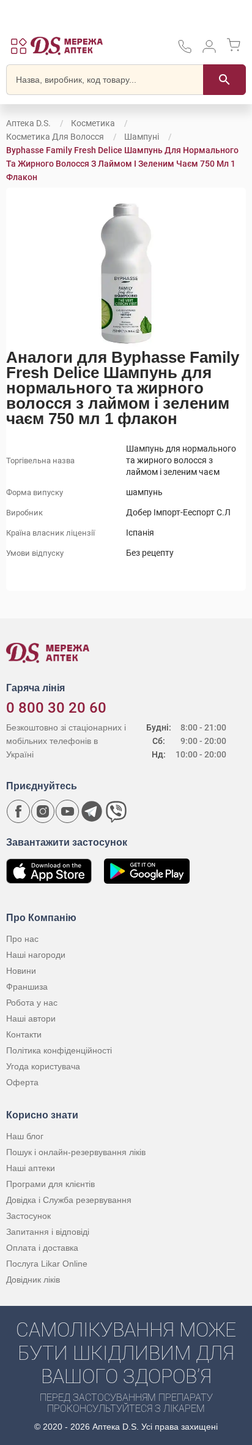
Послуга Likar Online (46, 1264)
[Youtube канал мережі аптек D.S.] (67, 811)
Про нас (22, 939)
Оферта (22, 1082)
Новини (21, 971)
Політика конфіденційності (59, 1050)
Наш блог (24, 1136)
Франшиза (27, 987)
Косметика (93, 123)
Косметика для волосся (55, 137)
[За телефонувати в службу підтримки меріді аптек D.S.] (184, 50)
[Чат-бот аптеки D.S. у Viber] (116, 811)
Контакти (24, 1034)
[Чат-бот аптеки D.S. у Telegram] (92, 811)
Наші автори (31, 1018)
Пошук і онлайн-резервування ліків (76, 1152)
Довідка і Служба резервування (69, 1200)
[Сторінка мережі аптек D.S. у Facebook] (18, 811)
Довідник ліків (33, 1279)
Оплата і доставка (42, 1248)
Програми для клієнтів (50, 1184)
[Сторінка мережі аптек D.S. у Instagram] (43, 811)
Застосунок (28, 1216)
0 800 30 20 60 (56, 708)
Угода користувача (43, 1066)
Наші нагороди (35, 955)
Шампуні (141, 137)
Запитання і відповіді (47, 1232)
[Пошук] (224, 79)
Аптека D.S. (28, 123)
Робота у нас (31, 1002)
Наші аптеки (30, 1168)
